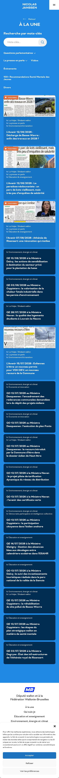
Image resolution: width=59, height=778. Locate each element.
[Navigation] (54, 5)
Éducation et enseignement (29, 716)
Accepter (29, 755)
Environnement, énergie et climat (29, 721)
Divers (7, 87)
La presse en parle (14, 60)
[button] (54, 726)
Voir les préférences (29, 771)
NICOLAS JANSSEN (29, 6)
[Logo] (29, 690)
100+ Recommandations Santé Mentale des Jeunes (26, 78)
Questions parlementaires (19, 53)
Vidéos (34, 60)
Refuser (29, 763)
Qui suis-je (29, 711)
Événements (10, 68)
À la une (29, 707)
